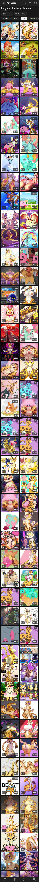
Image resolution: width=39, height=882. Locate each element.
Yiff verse (11, 3)
